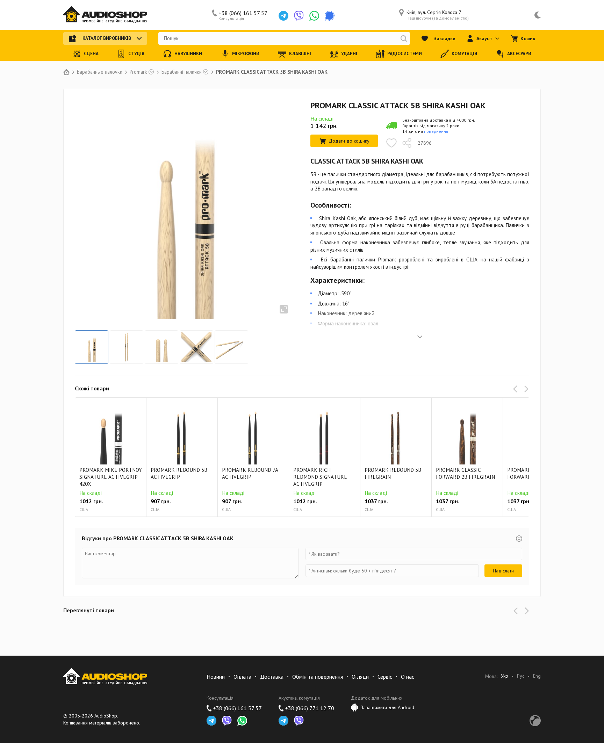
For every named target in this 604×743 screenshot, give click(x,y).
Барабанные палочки (99, 72)
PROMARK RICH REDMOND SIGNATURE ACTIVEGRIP (320, 477)
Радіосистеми (404, 54)
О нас (407, 676)
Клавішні (300, 54)
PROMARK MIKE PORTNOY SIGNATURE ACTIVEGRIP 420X (110, 477)
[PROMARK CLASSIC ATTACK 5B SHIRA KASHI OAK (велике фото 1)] (91, 347)
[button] (516, 389)
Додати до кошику (349, 141)
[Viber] (299, 16)
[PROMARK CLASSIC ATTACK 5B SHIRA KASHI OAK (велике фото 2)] (126, 347)
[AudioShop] (105, 15)
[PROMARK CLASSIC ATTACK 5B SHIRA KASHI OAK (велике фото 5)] (231, 347)
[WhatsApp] (314, 16)
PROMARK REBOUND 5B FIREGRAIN (393, 473)
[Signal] (330, 16)
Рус (520, 676)
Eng (537, 676)
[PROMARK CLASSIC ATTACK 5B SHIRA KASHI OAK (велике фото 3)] (161, 347)
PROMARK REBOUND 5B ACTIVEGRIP (179, 473)
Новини (216, 676)
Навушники (188, 54)
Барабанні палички (181, 72)
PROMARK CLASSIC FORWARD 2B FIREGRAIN (465, 473)
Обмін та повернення (317, 676)
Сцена (91, 54)
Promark (138, 72)
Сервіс (385, 676)
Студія (136, 54)
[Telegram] (283, 16)
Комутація (464, 54)
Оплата (242, 676)
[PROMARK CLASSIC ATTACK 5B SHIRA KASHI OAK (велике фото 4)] (196, 347)
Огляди (360, 676)
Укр (504, 676)
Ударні (349, 54)
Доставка (271, 676)
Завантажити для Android (387, 707)
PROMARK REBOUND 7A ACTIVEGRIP (250, 473)
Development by (535, 720)
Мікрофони (245, 54)
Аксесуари (519, 54)
